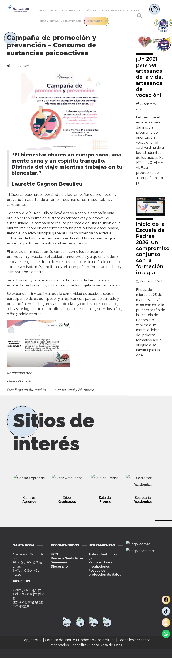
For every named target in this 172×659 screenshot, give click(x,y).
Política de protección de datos (105, 572)
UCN (54, 554)
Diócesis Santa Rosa (67, 558)
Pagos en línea (100, 562)
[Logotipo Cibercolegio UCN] (18, 8)
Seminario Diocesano (59, 564)
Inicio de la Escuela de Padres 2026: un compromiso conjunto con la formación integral (152, 248)
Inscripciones (99, 566)
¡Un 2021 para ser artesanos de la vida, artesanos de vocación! (149, 77)
